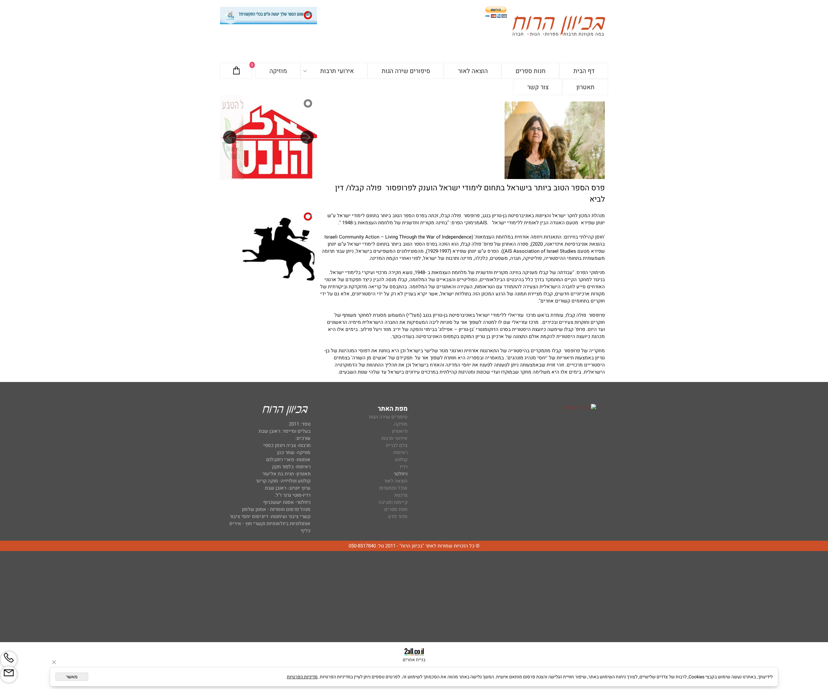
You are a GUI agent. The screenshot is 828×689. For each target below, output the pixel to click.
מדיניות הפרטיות (302, 676)
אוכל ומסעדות (393, 488)
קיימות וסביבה (393, 502)
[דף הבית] (558, 27)
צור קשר (538, 87)
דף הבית (583, 71)
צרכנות (401, 495)
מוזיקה (278, 71)
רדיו (404, 466)
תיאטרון (400, 431)
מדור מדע (398, 516)
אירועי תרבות (337, 71)
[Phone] (9, 659)
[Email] (9, 674)
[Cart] (236, 71)
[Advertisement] (414, 597)
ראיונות (400, 452)
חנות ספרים (531, 71)
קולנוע (401, 459)
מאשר (72, 676)
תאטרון (585, 87)
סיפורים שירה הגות (406, 71)
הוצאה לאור (473, 71)
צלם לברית (397, 445)
